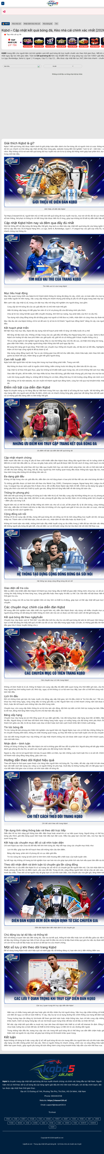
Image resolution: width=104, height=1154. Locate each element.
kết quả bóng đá (44, 56)
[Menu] (2, 3)
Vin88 (54, 66)
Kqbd (5, 1081)
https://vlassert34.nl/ (15, 216)
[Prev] (21, 42)
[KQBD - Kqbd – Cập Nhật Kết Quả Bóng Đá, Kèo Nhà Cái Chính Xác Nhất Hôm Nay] (52, 3)
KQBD (4, 53)
